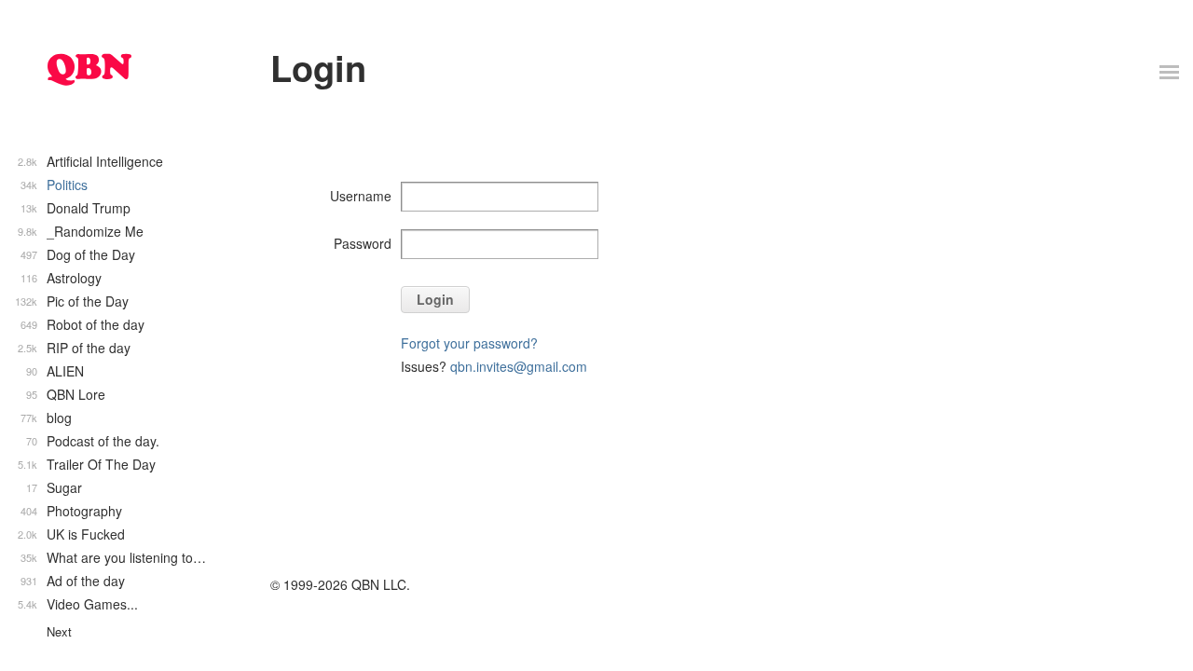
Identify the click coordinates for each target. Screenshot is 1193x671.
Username (360, 195)
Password (362, 243)
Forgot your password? (469, 343)
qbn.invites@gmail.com (518, 366)
